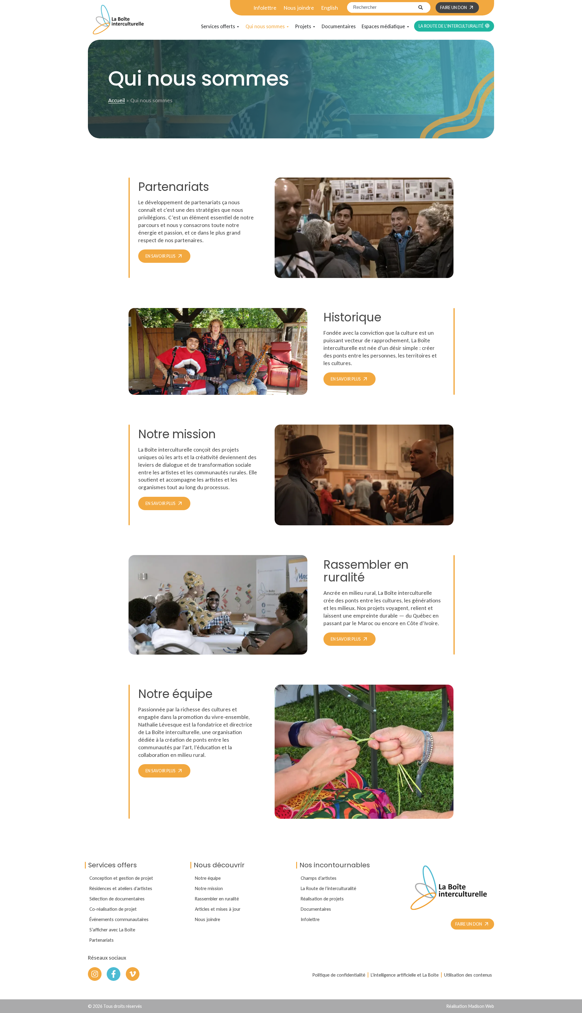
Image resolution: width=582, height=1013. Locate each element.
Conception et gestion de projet (121, 878)
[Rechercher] (424, 7)
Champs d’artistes (318, 878)
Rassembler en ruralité (217, 899)
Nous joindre (299, 7)
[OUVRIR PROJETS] (314, 27)
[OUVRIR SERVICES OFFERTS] (237, 27)
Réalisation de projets (322, 899)
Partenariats (101, 940)
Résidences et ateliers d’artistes (120, 888)
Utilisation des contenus (468, 974)
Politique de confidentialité (339, 974)
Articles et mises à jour (217, 909)
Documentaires (316, 909)
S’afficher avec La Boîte (112, 930)
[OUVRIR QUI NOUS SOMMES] (287, 27)
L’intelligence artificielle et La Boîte (405, 974)
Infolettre (264, 7)
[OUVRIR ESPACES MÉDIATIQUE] (408, 27)
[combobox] (382, 7)
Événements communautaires (119, 919)
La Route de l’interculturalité (328, 888)
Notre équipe (208, 878)
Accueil (116, 100)
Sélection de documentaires (117, 899)
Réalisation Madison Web (470, 1006)
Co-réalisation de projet (113, 909)
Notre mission (209, 888)
